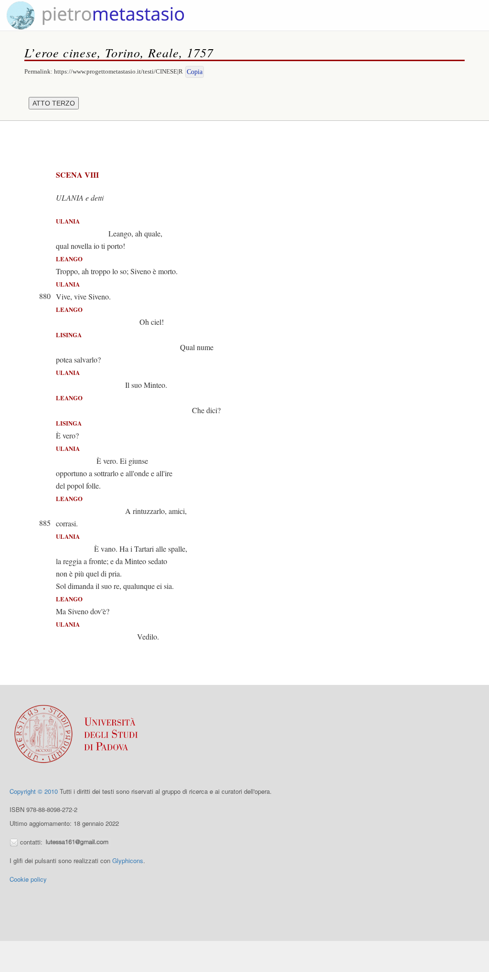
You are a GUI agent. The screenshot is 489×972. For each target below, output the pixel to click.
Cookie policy (28, 879)
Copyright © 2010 (34, 791)
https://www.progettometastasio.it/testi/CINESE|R (118, 71)
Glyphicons (127, 860)
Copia (194, 71)
